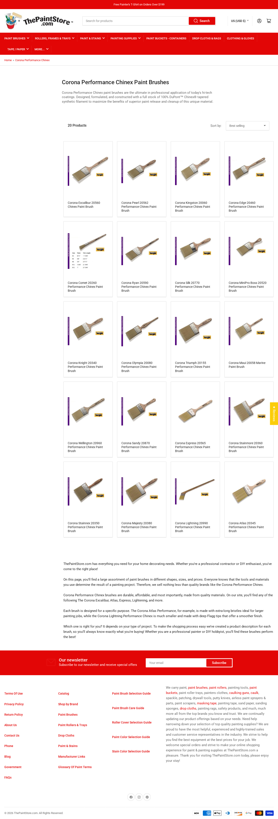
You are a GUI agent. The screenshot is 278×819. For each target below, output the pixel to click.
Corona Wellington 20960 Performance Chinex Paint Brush (85, 447)
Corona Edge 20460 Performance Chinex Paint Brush (246, 206)
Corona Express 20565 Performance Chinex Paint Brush (192, 447)
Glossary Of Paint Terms (75, 767)
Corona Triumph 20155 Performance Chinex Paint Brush (192, 366)
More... (40, 49)
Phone (8, 746)
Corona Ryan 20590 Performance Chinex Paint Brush (139, 286)
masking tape (207, 703)
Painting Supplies (124, 38)
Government (13, 767)
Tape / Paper (16, 49)
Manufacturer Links (71, 756)
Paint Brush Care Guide (128, 708)
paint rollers (218, 688)
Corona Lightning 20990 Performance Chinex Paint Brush (192, 527)
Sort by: (216, 126)
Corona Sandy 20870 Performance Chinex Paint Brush (139, 447)
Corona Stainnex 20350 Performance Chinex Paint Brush (85, 527)
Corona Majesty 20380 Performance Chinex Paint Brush (139, 527)
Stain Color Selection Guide (131, 751)
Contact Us (11, 735)
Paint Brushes (14, 38)
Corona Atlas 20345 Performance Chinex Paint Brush (246, 527)
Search (205, 21)
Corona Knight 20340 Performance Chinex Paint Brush (85, 366)
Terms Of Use (13, 693)
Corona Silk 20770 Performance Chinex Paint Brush (192, 286)
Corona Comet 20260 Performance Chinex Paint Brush (85, 286)
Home (8, 60)
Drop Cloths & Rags (206, 38)
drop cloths (188, 708)
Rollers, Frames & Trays (53, 38)
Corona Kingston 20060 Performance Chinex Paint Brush (192, 206)
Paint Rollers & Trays (72, 725)
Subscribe (219, 663)
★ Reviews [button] (274, 413)
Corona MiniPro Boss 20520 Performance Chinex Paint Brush (247, 286)
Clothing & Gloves (240, 38)
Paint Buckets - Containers (166, 38)
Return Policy (13, 714)
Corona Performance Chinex (32, 60)
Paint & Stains (90, 38)
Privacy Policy (14, 704)
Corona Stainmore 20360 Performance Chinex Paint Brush (246, 447)
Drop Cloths (66, 735)
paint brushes (198, 688)
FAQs (8, 777)
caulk (254, 693)
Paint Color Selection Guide (131, 737)
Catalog (63, 693)
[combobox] (149, 20)
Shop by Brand (68, 704)
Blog (7, 756)
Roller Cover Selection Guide (132, 722)
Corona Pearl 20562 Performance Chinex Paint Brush (139, 206)
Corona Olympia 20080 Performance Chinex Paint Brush (139, 366)
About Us (10, 725)
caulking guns (239, 693)
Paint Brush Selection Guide (131, 693)
